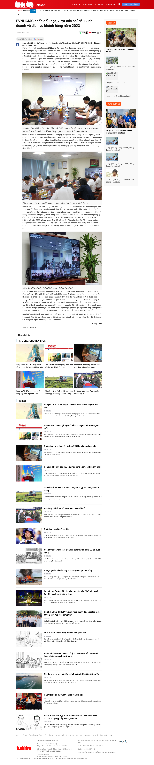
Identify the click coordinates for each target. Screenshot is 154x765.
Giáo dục (103, 10)
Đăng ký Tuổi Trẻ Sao (131, 4)
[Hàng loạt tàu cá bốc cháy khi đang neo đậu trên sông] (29, 577)
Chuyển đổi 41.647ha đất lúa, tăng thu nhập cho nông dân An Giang (59, 392)
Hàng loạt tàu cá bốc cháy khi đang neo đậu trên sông (68, 570)
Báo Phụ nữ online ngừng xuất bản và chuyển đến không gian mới (59, 366)
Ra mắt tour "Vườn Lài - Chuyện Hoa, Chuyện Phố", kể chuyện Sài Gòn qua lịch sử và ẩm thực (71, 592)
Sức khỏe (110, 10)
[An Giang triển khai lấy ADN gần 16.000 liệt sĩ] (88, 379)
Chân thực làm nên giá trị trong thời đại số (120, 50)
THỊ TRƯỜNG (87, 735)
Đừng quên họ (113, 104)
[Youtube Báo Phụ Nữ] (92, 33)
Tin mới (21, 400)
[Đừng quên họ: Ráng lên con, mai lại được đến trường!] (112, 141)
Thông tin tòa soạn (43, 754)
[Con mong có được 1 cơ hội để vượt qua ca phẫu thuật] (112, 173)
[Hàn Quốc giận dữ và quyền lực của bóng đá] (29, 701)
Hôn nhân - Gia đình (50, 10)
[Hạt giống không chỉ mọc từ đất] (112, 89)
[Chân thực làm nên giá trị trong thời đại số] (121, 37)
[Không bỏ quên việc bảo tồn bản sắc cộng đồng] (112, 60)
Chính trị (26, 10)
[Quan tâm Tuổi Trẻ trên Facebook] (125, 741)
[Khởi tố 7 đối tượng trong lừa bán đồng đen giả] (29, 639)
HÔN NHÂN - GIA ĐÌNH (35, 735)
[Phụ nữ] (40, 4)
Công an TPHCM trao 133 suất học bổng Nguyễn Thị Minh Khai (30, 392)
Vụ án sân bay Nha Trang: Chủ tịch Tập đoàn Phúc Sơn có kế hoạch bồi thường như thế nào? (71, 654)
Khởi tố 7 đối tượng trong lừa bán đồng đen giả (65, 632)
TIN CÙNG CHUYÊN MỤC (31, 340)
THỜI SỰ (17, 735)
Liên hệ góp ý (109, 752)
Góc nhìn (111, 23)
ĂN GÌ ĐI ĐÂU (104, 735)
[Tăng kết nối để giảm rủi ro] (112, 76)
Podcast (77, 4)
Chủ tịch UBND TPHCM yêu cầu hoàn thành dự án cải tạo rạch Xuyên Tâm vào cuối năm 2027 (72, 613)
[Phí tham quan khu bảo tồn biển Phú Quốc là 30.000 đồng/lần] (29, 681)
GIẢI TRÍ (64, 735)
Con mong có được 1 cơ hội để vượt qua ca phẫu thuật (120, 180)
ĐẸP (111, 735)
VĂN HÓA (57, 735)
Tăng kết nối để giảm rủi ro (116, 82)
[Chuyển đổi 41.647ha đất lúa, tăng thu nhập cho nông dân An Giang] (59, 379)
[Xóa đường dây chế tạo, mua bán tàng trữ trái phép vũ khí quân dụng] (29, 556)
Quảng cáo (111, 4)
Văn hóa (87, 10)
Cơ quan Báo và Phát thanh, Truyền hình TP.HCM (52, 756)
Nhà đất (133, 10)
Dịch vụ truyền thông (84, 752)
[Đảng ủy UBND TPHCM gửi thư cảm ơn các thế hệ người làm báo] (30, 353)
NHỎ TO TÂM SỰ (48, 735)
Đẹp (98, 10)
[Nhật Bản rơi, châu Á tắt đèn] (29, 536)
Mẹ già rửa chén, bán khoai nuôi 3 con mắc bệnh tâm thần (119, 131)
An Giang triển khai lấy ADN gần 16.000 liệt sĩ (86, 392)
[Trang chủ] (19, 11)
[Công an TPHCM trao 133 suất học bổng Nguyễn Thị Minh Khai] (30, 379)
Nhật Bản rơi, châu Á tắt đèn (56, 529)
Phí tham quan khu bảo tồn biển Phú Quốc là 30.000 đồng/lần (71, 674)
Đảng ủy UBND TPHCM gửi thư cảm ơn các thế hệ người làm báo (29, 366)
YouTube (88, 4)
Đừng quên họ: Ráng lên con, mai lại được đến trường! (120, 149)
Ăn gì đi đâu (125, 10)
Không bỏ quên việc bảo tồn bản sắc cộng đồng (120, 68)
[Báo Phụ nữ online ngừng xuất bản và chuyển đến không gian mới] (59, 353)
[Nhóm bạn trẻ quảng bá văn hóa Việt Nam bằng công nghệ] (88, 353)
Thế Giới (39, 10)
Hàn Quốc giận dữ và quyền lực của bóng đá (63, 695)
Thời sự (33, 10)
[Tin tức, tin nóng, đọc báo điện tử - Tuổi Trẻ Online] (23, 4)
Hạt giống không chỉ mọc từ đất (118, 96)
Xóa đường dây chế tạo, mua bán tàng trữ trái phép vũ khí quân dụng (72, 551)
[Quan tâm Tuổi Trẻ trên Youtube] (121, 741)
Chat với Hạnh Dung (76, 10)
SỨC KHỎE (79, 735)
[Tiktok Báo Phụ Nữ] (87, 33)
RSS (114, 752)
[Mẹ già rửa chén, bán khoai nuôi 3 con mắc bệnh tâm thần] (121, 118)
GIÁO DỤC (71, 735)
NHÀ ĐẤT (96, 735)
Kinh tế (117, 10)
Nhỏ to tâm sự (63, 10)
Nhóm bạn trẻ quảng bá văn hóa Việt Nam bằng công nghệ (87, 366)
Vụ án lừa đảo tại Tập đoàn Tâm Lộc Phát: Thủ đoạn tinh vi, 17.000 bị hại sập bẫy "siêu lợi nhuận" (70, 717)
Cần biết (100, 4)
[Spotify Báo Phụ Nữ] (82, 33)
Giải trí (93, 10)
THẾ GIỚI (24, 735)
